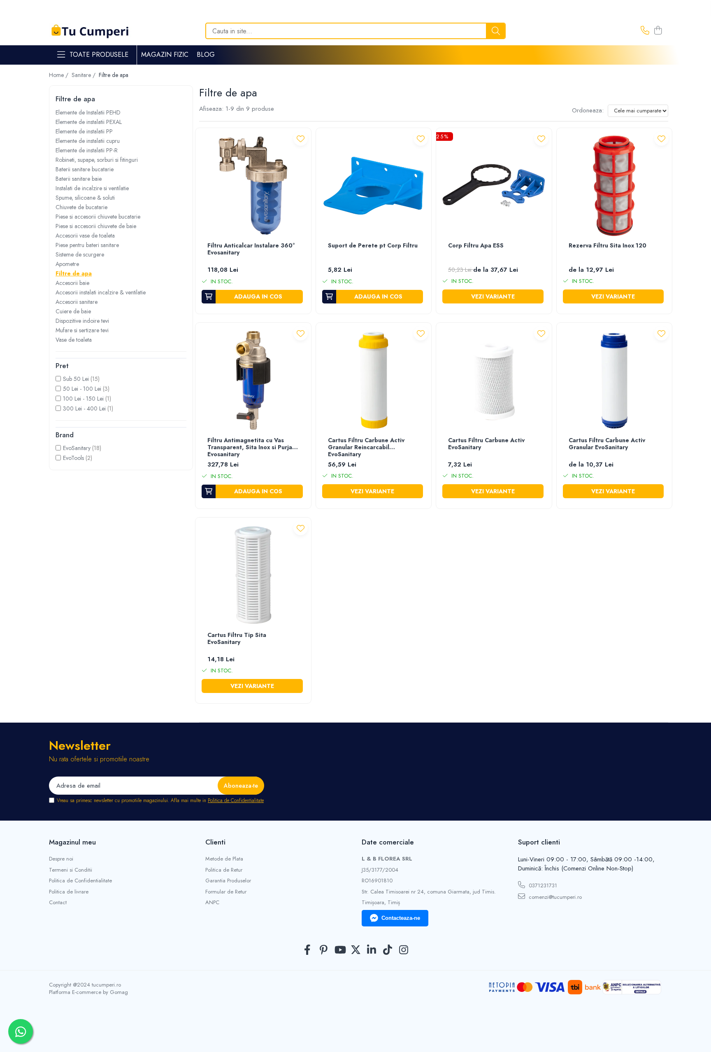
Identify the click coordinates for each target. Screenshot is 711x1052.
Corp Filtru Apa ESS (476, 246)
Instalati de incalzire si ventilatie (92, 188)
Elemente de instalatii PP (84, 131)
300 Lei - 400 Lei (84, 408)
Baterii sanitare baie (79, 179)
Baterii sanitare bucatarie (85, 169)
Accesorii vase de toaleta (85, 235)
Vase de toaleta (74, 340)
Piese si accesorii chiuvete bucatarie (98, 216)
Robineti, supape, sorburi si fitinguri (97, 160)
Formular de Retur (225, 892)
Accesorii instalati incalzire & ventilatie (101, 292)
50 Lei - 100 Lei (82, 389)
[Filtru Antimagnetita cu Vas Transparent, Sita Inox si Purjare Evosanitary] (253, 380)
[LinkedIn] (372, 950)
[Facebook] (307, 950)
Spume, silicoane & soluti (85, 198)
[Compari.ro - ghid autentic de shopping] (355, 1032)
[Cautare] (496, 31)
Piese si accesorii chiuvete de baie (96, 226)
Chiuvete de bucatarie (81, 207)
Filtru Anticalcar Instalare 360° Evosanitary (251, 249)
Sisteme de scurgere (80, 254)
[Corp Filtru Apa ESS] (494, 186)
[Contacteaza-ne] (645, 31)
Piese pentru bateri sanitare (87, 245)
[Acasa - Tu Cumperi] (90, 31)
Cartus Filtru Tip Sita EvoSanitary (236, 639)
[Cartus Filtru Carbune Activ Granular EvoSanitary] (614, 380)
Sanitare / (84, 75)
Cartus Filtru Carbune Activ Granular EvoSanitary (607, 444)
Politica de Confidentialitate (236, 800)
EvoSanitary (77, 448)
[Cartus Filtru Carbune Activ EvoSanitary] (494, 380)
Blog (206, 54)
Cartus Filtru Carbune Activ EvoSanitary (486, 444)
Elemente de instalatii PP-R (87, 150)
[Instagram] (404, 950)
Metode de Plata (224, 859)
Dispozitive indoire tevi (82, 321)
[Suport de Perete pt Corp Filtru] (373, 186)
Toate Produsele (99, 54)
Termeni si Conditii (70, 870)
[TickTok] (388, 950)
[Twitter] (356, 950)
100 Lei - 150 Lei (83, 398)
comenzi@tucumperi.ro (554, 897)
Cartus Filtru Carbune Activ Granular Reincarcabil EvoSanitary (366, 447)
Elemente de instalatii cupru (88, 141)
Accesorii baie (72, 283)
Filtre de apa (74, 273)
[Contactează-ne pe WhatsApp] (20, 1031)
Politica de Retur (223, 870)
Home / (59, 75)
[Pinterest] (323, 950)
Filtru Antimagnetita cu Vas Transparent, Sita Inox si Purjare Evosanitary (252, 447)
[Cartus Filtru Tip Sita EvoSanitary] (253, 575)
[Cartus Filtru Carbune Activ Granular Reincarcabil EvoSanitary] (373, 380)
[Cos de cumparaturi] (657, 31)
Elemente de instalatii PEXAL (89, 122)
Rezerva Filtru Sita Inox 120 (607, 246)
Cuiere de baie (73, 311)
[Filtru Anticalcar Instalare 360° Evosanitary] (253, 186)
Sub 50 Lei (76, 379)
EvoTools (73, 458)
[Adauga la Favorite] (300, 138)
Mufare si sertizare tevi (82, 330)
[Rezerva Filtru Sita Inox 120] (614, 186)
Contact (58, 902)
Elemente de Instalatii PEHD (88, 112)
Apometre (67, 264)
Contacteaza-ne (400, 918)
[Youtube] (339, 950)
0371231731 (542, 885)
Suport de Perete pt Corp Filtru (373, 246)
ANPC (212, 902)
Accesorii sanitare (77, 302)
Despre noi (61, 859)
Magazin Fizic (164, 54)
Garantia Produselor (228, 880)
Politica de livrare (68, 892)
